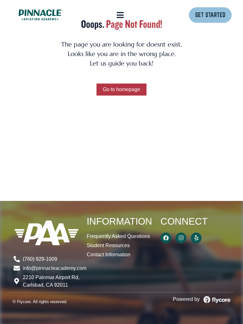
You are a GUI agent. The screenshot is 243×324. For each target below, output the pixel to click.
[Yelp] (196, 238)
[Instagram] (181, 238)
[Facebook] (165, 238)
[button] (120, 15)
